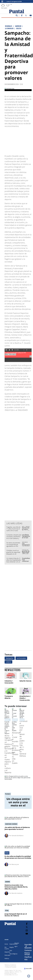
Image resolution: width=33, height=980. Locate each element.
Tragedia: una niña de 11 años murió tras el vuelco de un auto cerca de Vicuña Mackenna (13, 530)
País (11, 950)
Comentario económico (11, 824)
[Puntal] (10, 925)
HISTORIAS (14, 720)
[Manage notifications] (28, 976)
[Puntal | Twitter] (26, 16)
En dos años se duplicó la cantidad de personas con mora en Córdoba (18, 857)
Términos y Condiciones (10, 965)
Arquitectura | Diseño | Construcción (25, 698)
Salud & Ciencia (25, 681)
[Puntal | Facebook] (21, 16)
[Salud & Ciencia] (26, 675)
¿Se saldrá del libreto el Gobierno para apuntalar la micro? (17, 828)
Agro (15, 946)
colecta (8, 662)
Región (12, 947)
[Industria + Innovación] (11, 675)
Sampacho (9, 658)
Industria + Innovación (9, 682)
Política (7, 958)
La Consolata (21, 658)
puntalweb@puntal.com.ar (11, 974)
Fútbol (7, 910)
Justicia (22, 720)
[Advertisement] (19, 140)
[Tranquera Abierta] (11, 691)
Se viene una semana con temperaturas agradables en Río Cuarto (13, 545)
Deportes (7, 952)
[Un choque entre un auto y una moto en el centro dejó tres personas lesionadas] (18, 785)
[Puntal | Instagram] (27, 930)
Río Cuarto (7, 948)
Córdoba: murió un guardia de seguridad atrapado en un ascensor (13, 553)
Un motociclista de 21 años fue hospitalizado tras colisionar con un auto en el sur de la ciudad (13, 561)
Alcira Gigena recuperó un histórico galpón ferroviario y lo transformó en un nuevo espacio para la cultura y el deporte (9, 754)
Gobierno (7, 881)
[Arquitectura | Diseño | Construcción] (26, 691)
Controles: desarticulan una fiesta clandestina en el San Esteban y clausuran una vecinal (13, 537)
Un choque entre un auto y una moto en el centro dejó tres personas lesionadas (18, 807)
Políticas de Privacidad (11, 967)
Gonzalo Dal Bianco (17, 835)
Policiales (8, 794)
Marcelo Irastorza (17, 893)
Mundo (16, 943)
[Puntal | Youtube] (31, 16)
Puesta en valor (9, 720)
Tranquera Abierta (9, 697)
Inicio (6, 944)
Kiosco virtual (27, 954)
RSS (25, 959)
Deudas (7, 853)
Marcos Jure (15, 864)
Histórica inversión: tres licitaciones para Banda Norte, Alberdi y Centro (16, 887)
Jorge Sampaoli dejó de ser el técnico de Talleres (16, 915)
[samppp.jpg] (18, 89)
